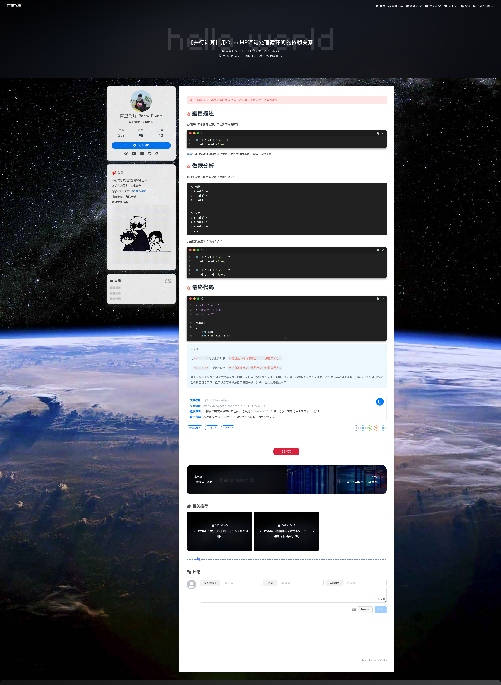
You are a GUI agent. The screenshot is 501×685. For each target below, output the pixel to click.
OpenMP (228, 427)
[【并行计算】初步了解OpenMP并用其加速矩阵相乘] (220, 549)
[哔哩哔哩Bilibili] (134, 154)
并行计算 (212, 427)
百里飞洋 (14, 6)
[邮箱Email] (142, 154)
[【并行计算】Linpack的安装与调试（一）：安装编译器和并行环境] (286, 549)
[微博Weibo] (126, 154)
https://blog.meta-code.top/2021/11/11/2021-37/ (235, 406)
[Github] (149, 154)
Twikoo (376, 660)
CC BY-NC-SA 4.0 (262, 411)
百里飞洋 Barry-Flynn (216, 400)
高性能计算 (195, 427)
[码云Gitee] (156, 154)
